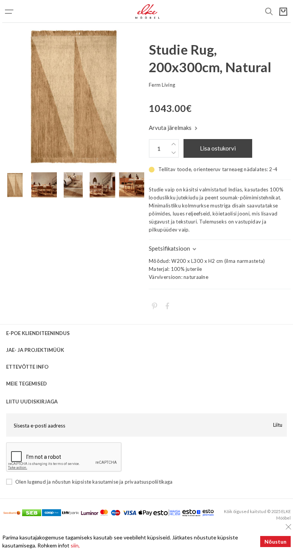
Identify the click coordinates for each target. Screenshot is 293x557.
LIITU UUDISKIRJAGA (32, 401)
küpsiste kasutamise (95, 482)
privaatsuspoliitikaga (149, 482)
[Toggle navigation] (17, 11)
